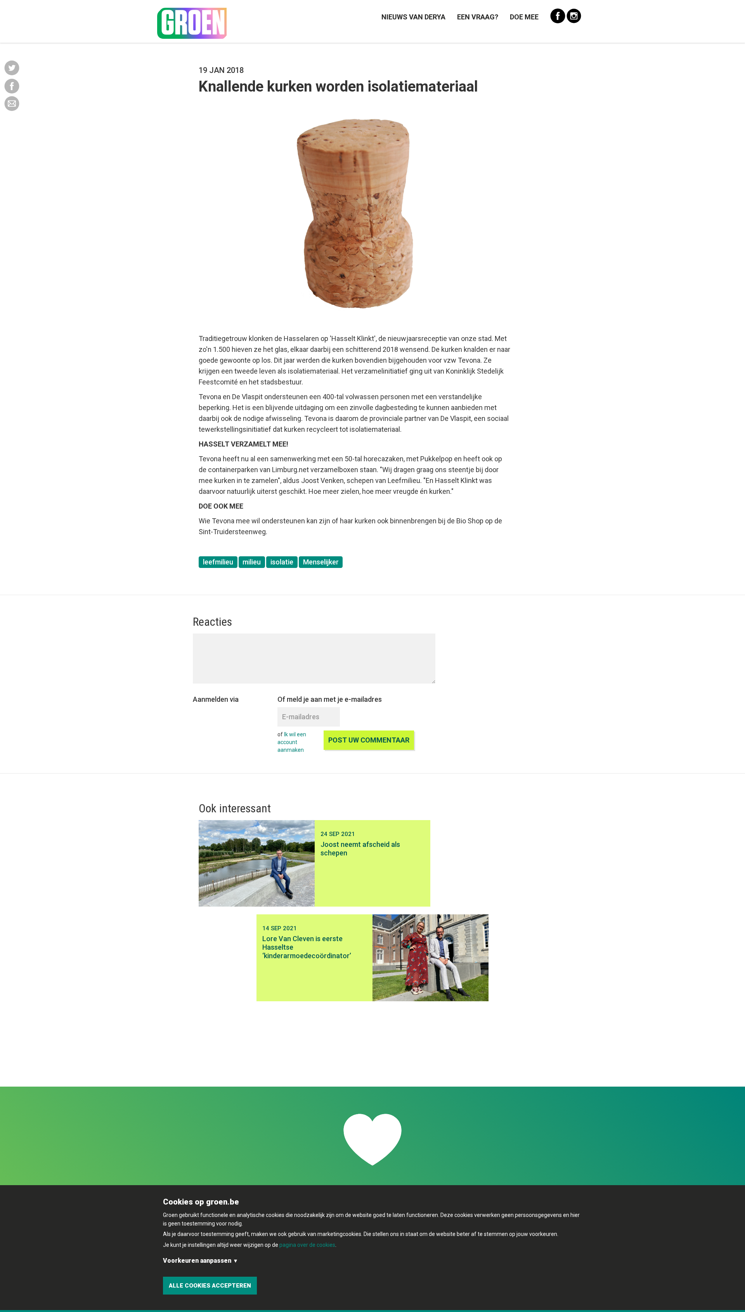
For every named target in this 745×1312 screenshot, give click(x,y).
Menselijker (321, 562)
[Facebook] (12, 85)
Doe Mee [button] (524, 17)
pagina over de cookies (307, 1245)
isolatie (281, 562)
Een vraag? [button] (477, 17)
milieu (252, 562)
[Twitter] (12, 67)
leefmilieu (218, 562)
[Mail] (12, 103)
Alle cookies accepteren (210, 1285)
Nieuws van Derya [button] (413, 17)
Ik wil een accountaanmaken (291, 742)
